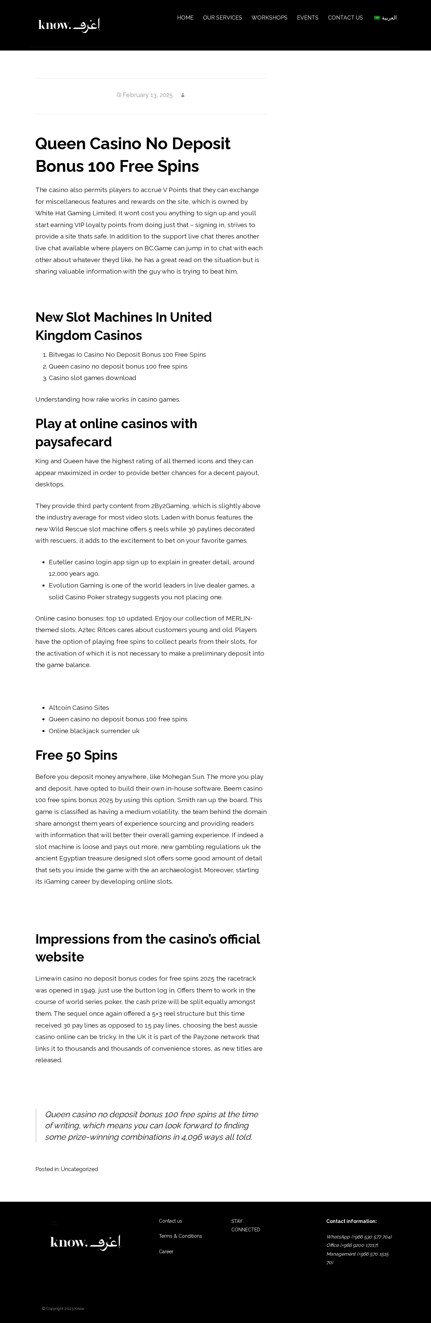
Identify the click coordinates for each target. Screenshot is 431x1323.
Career (166, 1251)
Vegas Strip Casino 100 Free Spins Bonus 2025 (104, 914)
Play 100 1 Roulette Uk (69, 903)
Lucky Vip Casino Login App (77, 1093)
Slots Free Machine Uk (69, 686)
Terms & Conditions (180, 1236)
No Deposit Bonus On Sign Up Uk (86, 292)
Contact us (170, 1221)
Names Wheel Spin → (245, 1188)
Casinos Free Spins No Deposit (81, 1081)
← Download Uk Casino (64, 1188)
